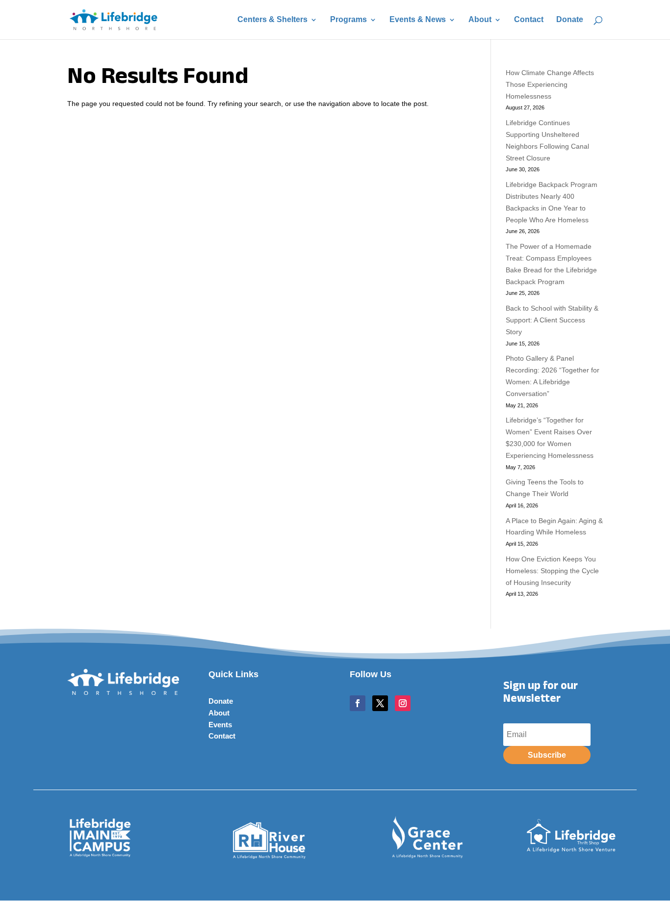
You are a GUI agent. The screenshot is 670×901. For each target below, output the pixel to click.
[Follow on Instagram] (403, 703)
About (479, 20)
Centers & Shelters (272, 20)
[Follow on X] (380, 703)
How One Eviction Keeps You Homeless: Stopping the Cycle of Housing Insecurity (552, 570)
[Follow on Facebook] (357, 703)
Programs (348, 20)
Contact (528, 20)
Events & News (417, 20)
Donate (569, 20)
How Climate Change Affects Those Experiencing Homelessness (550, 84)
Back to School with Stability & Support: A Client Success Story (552, 320)
